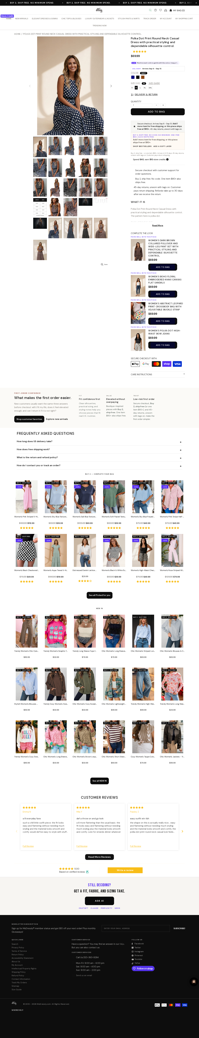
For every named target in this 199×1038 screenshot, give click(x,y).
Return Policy (18, 954)
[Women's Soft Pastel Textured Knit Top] (114, 509)
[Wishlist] (160, 10)
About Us (16, 961)
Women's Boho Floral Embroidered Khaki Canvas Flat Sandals (164, 279)
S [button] (132, 88)
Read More (157, 225)
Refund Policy (18, 975)
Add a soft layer (162, 146)
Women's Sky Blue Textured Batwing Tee (55, 516)
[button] (196, 3)
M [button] (136, 88)
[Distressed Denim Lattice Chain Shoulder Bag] (85, 563)
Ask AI (99, 900)
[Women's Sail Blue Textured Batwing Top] (85, 509)
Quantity (136, 101)
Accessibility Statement (22, 958)
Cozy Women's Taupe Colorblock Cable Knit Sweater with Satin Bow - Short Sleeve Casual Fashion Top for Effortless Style (143, 756)
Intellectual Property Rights (24, 968)
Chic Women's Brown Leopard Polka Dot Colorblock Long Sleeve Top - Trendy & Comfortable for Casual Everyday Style (85, 756)
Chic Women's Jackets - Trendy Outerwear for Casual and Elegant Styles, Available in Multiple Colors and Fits (172, 756)
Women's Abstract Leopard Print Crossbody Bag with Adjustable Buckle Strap (165, 306)
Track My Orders (19, 982)
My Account (17, 965)
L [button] (140, 88)
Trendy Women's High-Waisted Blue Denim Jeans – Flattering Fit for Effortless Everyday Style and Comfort (143, 704)
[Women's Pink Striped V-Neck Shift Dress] (26, 509)
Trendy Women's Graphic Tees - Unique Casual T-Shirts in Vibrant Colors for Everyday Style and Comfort (55, 651)
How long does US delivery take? (34, 441)
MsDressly (99, 10)
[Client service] (155, 10)
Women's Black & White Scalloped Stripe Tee (114, 570)
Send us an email (84, 975)
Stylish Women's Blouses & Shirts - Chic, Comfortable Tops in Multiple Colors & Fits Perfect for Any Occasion (26, 704)
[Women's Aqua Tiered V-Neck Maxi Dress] (55, 563)
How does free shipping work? (33, 449)
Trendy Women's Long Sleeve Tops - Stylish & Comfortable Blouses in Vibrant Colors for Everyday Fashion (172, 704)
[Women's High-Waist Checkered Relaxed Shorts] (143, 563)
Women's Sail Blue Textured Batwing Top (85, 516)
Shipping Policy (18, 972)
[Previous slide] (16, 831)
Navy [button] (133, 77)
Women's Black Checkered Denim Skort (26, 570)
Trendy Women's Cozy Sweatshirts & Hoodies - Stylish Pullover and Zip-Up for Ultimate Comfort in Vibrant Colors (26, 756)
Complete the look (142, 233)
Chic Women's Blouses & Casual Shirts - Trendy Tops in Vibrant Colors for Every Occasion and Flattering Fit (172, 651)
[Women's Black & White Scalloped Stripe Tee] (114, 563)
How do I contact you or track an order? (38, 465)
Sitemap (15, 986)
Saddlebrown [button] (143, 77)
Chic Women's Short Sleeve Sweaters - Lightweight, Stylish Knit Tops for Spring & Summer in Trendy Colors (114, 756)
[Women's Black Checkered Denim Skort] (26, 563)
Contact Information (21, 979)
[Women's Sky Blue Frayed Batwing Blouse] (143, 509)
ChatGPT (83, 908)
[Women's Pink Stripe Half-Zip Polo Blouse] (172, 509)
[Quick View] (35, 485)
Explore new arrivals (57, 419)
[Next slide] (182, 831)
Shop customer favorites (29, 419)
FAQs (122, 944)
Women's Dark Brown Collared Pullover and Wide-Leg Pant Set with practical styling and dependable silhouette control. (163, 248)
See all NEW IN (100, 780)
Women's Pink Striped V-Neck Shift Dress (26, 516)
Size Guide (17, 989)
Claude (94, 908)
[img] (29, 807)
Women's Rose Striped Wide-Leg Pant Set (172, 570)
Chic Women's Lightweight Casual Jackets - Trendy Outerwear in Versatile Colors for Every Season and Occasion (114, 704)
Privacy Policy (18, 947)
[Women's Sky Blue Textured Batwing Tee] (55, 509)
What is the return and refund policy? (37, 457)
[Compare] (165, 10)
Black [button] (138, 77)
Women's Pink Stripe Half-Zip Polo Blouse (172, 516)
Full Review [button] (28, 846)
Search (15, 944)
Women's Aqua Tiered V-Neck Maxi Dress (55, 570)
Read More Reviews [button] (99, 856)
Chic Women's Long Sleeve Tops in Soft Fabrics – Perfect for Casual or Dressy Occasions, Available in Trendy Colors (55, 756)
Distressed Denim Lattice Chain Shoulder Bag (85, 570)
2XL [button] (150, 88)
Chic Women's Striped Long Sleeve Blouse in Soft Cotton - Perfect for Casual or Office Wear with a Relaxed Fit (143, 651)
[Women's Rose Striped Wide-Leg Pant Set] (172, 563)
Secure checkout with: (144, 358)
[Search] (150, 10)
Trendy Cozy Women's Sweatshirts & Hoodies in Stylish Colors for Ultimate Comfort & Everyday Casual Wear (55, 704)
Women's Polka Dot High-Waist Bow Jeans (164, 332)
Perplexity (106, 908)
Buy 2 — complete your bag (99, 474)
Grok (117, 908)
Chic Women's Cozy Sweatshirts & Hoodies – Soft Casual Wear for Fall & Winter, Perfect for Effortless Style (85, 704)
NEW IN (99, 608)
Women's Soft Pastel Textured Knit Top (114, 516)
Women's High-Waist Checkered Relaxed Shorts (143, 570)
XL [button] (145, 88)
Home (17, 34)
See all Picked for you (99, 595)
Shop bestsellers (142, 146)
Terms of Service (19, 951)
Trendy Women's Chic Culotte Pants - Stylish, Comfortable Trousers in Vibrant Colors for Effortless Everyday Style (26, 651)
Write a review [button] (125, 870)
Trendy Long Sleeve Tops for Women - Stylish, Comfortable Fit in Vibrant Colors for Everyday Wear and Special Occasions (85, 651)
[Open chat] (194, 981)
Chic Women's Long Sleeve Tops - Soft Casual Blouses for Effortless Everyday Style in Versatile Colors (114, 651)
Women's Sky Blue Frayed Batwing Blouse (143, 516)
